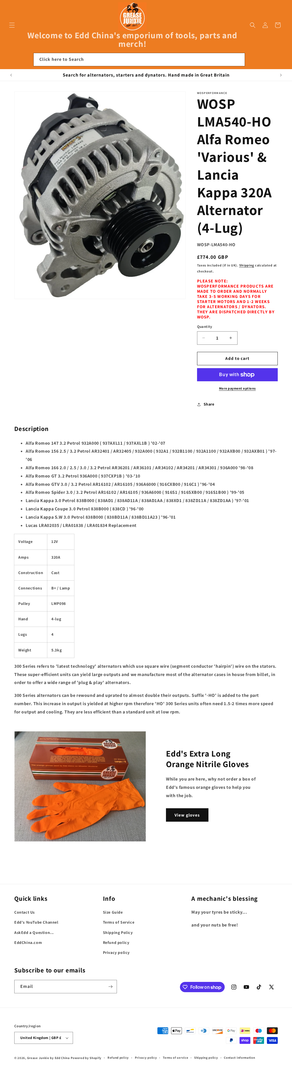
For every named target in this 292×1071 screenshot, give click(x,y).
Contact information (239, 1058)
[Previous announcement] (11, 75)
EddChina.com (28, 942)
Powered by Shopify (86, 1058)
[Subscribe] (110, 986)
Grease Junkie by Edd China (48, 1058)
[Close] (252, 59)
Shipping (246, 265)
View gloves (187, 815)
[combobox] (139, 59)
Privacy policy (116, 952)
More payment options (237, 388)
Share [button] (209, 404)
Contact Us (24, 912)
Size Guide (113, 912)
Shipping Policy (118, 932)
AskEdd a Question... (34, 932)
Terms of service (175, 1058)
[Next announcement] (281, 75)
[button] (12, 25)
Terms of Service (119, 922)
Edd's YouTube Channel (36, 922)
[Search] (238, 59)
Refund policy (116, 942)
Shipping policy (206, 1058)
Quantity (204, 326)
